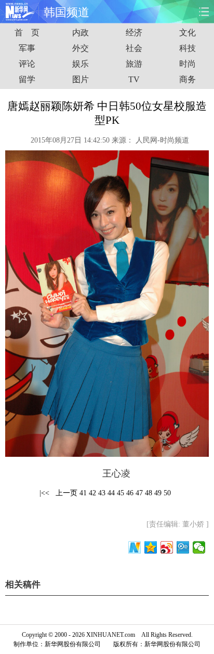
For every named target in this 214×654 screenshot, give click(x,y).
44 (111, 493)
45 (120, 493)
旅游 (134, 63)
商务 (187, 79)
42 (92, 493)
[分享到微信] (199, 547)
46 (129, 493)
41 (83, 493)
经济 (134, 32)
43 (101, 493)
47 (139, 493)
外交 (80, 48)
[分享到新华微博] (134, 547)
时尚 (187, 63)
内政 (80, 32)
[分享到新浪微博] (166, 547)
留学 (27, 79)
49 (158, 493)
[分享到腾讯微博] (183, 547)
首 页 (27, 32)
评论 (27, 63)
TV (134, 79)
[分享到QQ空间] (150, 547)
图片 (80, 79)
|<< (44, 493)
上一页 (66, 493)
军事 (27, 48)
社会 (134, 48)
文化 (187, 32)
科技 (187, 48)
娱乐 (80, 63)
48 (148, 493)
